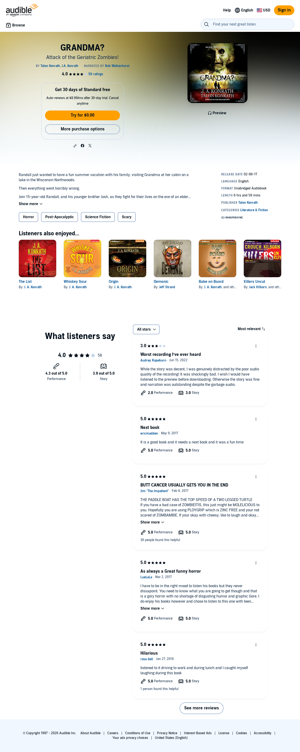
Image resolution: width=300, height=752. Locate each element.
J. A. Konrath (33, 287)
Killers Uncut (254, 281)
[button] (75, 146)
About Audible (90, 733)
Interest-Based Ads (198, 733)
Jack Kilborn (258, 287)
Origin (113, 281)
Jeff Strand (167, 287)
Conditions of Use (137, 733)
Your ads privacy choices (130, 738)
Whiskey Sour (75, 281)
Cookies (241, 733)
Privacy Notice (167, 733)
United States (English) (171, 738)
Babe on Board (211, 281)
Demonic (161, 281)
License (223, 733)
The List (25, 281)
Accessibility (262, 733)
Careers (112, 733)
